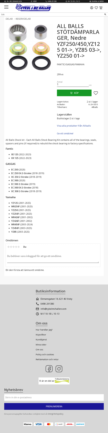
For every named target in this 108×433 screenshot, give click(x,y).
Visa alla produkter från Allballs (74, 125)
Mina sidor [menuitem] (41, 344)
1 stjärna (8, 247)
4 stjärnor (16, 247)
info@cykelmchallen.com (53, 308)
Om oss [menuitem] (39, 349)
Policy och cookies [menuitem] (45, 354)
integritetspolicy (55, 413)
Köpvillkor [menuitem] (41, 334)
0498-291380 (47, 303)
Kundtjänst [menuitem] (41, 339)
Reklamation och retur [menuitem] (47, 359)
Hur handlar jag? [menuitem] (44, 329)
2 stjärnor (11, 247)
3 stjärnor (13, 247)
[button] (6, 7)
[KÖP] (74, 93)
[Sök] (105, 14)
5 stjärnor (18, 247)
